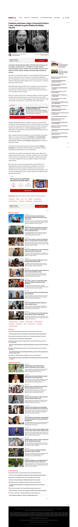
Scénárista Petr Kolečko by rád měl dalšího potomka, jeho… (59, 110)
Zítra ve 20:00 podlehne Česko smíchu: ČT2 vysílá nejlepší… (59, 123)
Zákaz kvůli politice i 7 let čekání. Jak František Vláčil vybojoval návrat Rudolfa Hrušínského (27, 490)
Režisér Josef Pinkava (13, 321)
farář (22, 199)
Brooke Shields (29, 201)
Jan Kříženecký (19, 323)
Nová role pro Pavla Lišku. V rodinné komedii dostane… (59, 99)
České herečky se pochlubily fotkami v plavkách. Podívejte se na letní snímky (24, 477)
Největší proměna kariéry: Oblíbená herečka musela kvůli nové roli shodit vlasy (25, 482)
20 (52, 524)
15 (44, 524)
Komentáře (41, 60)
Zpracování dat (51, 508)
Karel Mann (22, 321)
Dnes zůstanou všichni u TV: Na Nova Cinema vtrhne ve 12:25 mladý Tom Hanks (25, 472)
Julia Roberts (21, 201)
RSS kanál (46, 508)
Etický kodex (39, 510)
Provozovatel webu (40, 508)
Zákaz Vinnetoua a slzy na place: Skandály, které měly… (58, 119)
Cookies (26, 508)
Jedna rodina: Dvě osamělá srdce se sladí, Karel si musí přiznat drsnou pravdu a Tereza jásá (27, 336)
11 (38, 524)
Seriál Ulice (26, 17)
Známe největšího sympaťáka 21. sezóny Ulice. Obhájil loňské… (60, 103)
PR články (44, 510)
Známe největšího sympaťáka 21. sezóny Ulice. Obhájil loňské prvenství (23, 495)
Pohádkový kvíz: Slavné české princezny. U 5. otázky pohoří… (60, 113)
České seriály (57, 17)
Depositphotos (45, 522)
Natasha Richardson (38, 201)
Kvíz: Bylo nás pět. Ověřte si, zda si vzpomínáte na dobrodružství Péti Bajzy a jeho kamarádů (27, 333)
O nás (16, 508)
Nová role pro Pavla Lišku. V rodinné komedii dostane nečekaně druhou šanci (24, 492)
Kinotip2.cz (11, 20)
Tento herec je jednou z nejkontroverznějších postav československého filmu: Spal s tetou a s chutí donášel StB (27, 342)
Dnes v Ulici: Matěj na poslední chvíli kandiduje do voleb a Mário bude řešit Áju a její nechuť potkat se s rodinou (28, 358)
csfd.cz (17, 195)
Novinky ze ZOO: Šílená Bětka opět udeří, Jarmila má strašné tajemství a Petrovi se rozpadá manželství (27, 349)
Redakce (18, 508)
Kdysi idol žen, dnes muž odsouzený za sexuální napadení (20, 338)
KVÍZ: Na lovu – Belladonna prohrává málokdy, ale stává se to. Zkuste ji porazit (25, 355)
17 (47, 524)
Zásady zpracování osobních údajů (31, 510)
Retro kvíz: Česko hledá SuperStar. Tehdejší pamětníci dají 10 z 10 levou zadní (24, 479)
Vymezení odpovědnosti (58, 508)
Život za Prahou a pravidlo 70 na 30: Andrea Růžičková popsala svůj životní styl (25, 488)
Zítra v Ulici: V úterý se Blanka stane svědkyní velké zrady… (63, 72)
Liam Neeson (11, 199)
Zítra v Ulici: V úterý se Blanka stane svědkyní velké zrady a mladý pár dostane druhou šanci (27, 475)
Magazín (59, 63)
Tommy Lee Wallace (38, 321)
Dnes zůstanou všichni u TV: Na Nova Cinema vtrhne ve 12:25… (63, 66)
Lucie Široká (39, 323)
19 (50, 524)
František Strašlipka (13, 326)
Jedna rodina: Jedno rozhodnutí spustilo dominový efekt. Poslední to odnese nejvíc (25, 331)
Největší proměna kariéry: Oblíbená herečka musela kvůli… (59, 85)
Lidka (25, 323)
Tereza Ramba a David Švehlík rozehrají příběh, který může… (60, 134)
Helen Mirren (34, 140)
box (26, 199)
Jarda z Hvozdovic (31, 323)
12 (39, 524)
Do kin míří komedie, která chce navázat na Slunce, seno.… (60, 130)
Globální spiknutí (29, 321)
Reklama (22, 508)
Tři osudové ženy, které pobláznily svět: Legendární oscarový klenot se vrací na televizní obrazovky (26, 485)
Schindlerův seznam (35, 127)
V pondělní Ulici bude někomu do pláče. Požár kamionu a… (59, 137)
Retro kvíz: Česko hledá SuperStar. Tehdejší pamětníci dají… (59, 81)
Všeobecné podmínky (32, 508)
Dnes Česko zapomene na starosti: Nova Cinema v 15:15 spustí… (60, 106)
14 (42, 524)
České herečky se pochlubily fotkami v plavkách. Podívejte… (59, 78)
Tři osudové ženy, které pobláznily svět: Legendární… (59, 88)
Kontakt (51, 510)
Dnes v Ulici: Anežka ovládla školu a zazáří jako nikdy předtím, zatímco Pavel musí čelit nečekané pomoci (28, 345)
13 (41, 524)
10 (36, 524)
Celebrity (20, 17)
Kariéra (48, 510)
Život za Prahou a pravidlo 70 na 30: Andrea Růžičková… (59, 92)
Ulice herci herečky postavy (46, 17)
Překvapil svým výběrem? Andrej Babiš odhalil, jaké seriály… (59, 126)
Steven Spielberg (37, 199)
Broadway (30, 199)
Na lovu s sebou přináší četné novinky (59, 116)
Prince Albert (11, 323)
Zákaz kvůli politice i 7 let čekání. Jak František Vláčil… (59, 95)
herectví (17, 199)
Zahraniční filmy (34, 17)
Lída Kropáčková (16, 55)
